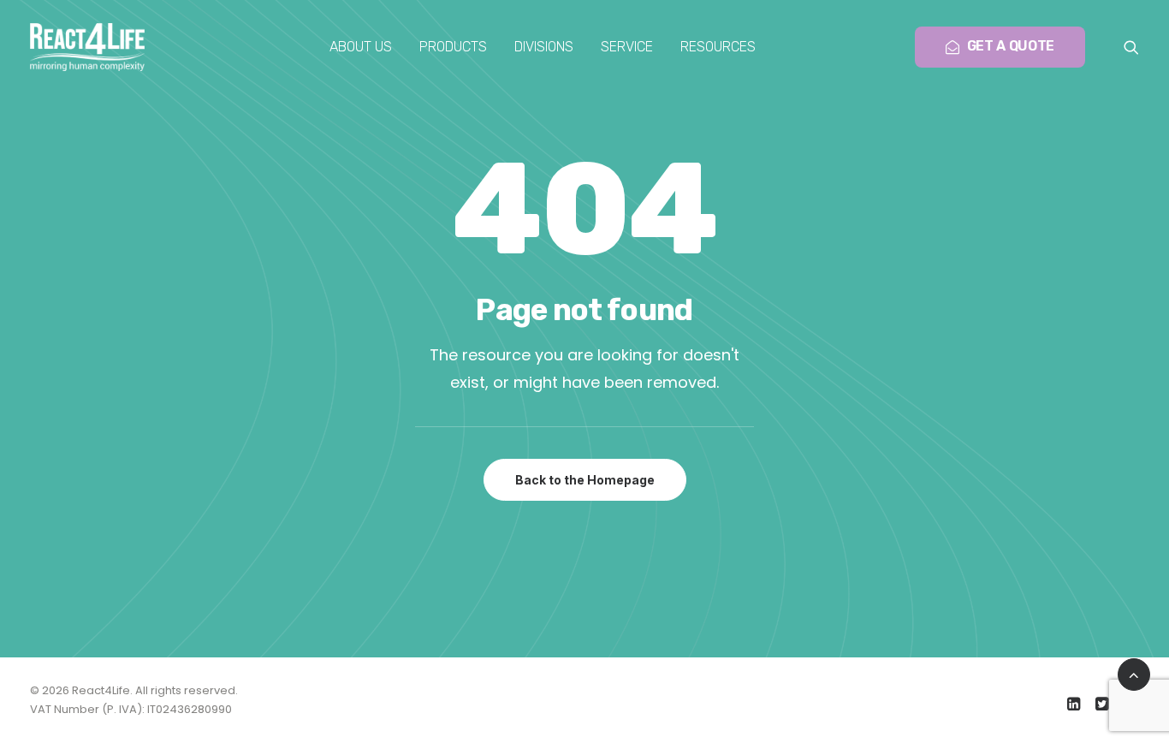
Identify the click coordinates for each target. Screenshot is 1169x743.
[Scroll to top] (1134, 673)
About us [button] (360, 47)
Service (627, 47)
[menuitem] (360, 47)
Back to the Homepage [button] (585, 480)
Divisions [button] (543, 47)
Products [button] (453, 47)
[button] (1131, 47)
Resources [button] (718, 47)
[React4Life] (87, 47)
